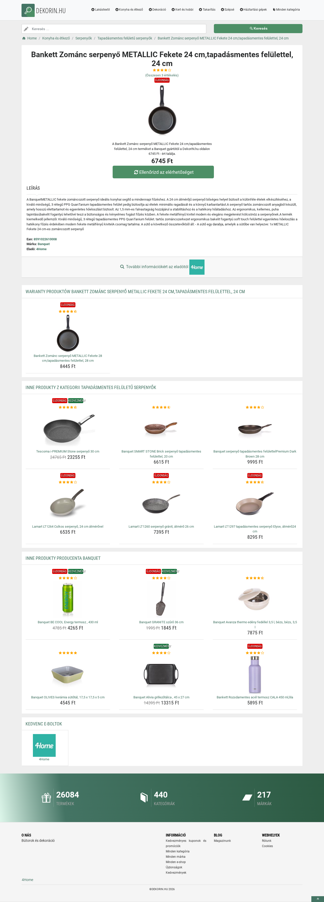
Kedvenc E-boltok (44, 723)
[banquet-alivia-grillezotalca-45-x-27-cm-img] (161, 675)
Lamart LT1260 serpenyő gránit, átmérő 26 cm (161, 526)
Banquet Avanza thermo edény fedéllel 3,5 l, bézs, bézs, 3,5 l (255, 624)
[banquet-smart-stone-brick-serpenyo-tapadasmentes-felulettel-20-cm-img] (161, 429)
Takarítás (209, 9)
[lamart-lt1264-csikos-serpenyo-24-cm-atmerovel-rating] (68, 482)
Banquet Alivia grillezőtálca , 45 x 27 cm (161, 697)
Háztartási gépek (255, 9)
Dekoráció (159, 9)
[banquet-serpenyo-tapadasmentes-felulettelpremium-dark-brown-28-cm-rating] (255, 407)
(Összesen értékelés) (162, 75)
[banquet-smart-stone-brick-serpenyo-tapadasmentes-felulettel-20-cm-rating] (161, 407)
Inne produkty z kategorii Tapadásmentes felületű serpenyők (91, 387)
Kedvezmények (176, 872)
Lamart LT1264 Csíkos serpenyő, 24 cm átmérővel (67, 526)
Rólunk (266, 841)
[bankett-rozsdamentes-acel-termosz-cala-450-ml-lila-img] (255, 675)
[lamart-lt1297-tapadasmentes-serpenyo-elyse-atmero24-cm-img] (255, 504)
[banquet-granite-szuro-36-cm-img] (161, 599)
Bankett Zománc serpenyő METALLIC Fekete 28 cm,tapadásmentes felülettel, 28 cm (68, 358)
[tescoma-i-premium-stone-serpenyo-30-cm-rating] (68, 407)
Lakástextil (102, 9)
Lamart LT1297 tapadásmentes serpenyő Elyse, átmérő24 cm (255, 529)
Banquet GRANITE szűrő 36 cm (161, 622)
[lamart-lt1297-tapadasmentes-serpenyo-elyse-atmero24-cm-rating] (255, 482)
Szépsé (229, 9)
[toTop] (317, 899)
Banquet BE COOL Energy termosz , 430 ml (68, 622)
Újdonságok (174, 867)
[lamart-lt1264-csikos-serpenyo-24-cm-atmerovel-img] (68, 504)
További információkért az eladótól (157, 266)
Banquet (44, 244)
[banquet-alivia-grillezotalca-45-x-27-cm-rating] (161, 653)
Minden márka (176, 856)
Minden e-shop (176, 862)
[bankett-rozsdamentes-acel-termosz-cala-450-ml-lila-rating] (255, 653)
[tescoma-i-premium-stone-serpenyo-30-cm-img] (68, 429)
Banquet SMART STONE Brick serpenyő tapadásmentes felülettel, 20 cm (161, 453)
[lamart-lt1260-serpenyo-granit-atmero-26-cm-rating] (161, 482)
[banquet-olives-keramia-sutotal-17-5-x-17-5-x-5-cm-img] (68, 675)
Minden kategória (288, 9)
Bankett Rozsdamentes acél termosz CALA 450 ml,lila (255, 697)
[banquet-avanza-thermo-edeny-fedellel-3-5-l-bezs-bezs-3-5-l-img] (255, 599)
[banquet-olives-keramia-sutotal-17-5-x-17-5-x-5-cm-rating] (68, 653)
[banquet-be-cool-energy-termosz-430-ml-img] (68, 599)
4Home (41, 249)
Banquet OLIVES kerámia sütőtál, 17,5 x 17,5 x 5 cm (68, 697)
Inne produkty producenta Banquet (63, 558)
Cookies (267, 846)
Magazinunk (222, 841)
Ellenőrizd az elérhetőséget (166, 172)
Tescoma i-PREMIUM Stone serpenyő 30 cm (67, 451)
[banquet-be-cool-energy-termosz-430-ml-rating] (68, 578)
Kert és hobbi (184, 9)
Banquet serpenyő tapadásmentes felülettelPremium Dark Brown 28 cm (254, 453)
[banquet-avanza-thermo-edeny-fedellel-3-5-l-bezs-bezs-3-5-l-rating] (255, 578)
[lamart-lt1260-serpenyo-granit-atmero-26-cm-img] (161, 504)
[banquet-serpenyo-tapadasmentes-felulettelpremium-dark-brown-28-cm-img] (255, 429)
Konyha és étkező (131, 9)
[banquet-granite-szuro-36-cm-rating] (161, 578)
